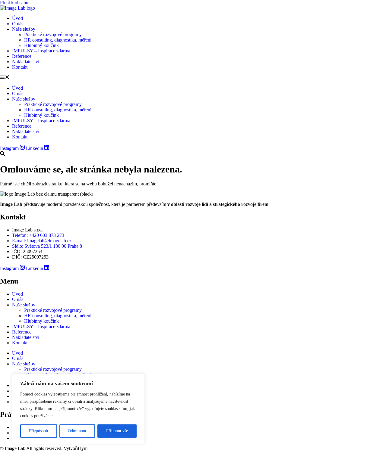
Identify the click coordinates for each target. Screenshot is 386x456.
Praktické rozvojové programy (53, 34)
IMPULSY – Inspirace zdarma (41, 50)
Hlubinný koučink (41, 45)
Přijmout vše (117, 431)
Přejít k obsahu (14, 2)
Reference (21, 56)
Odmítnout (77, 431)
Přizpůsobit (38, 431)
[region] (78, 409)
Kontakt (19, 67)
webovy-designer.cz (108, 448)
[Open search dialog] (2, 154)
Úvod (17, 18)
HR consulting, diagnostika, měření (57, 39)
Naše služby (23, 29)
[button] (193, 78)
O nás (17, 23)
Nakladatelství (25, 61)
